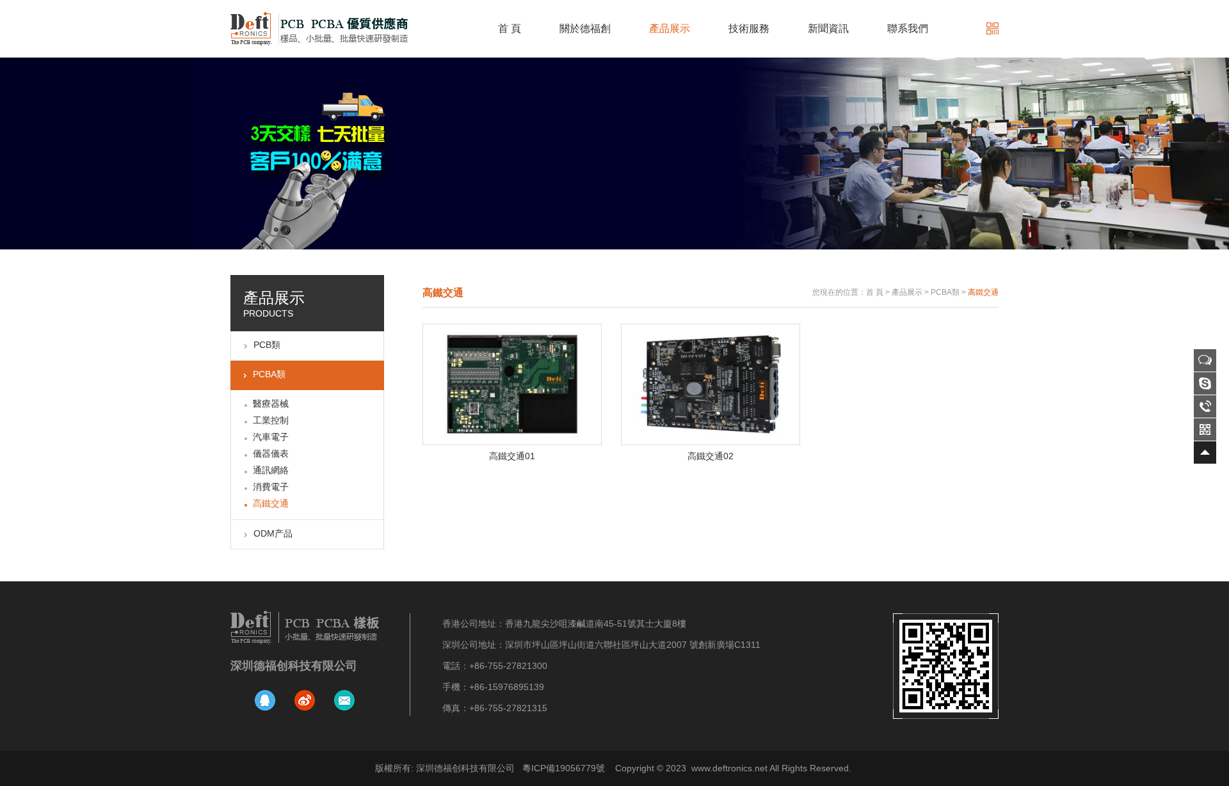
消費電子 (271, 487)
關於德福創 (585, 28)
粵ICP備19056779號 (563, 768)
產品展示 (669, 28)
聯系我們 (907, 28)
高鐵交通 (271, 503)
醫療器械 (271, 403)
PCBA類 (269, 374)
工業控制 (271, 420)
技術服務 (748, 28)
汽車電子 (271, 437)
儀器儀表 (271, 453)
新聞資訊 (828, 28)
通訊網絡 (271, 470)
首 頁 (509, 28)
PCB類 (266, 345)
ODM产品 (273, 533)
